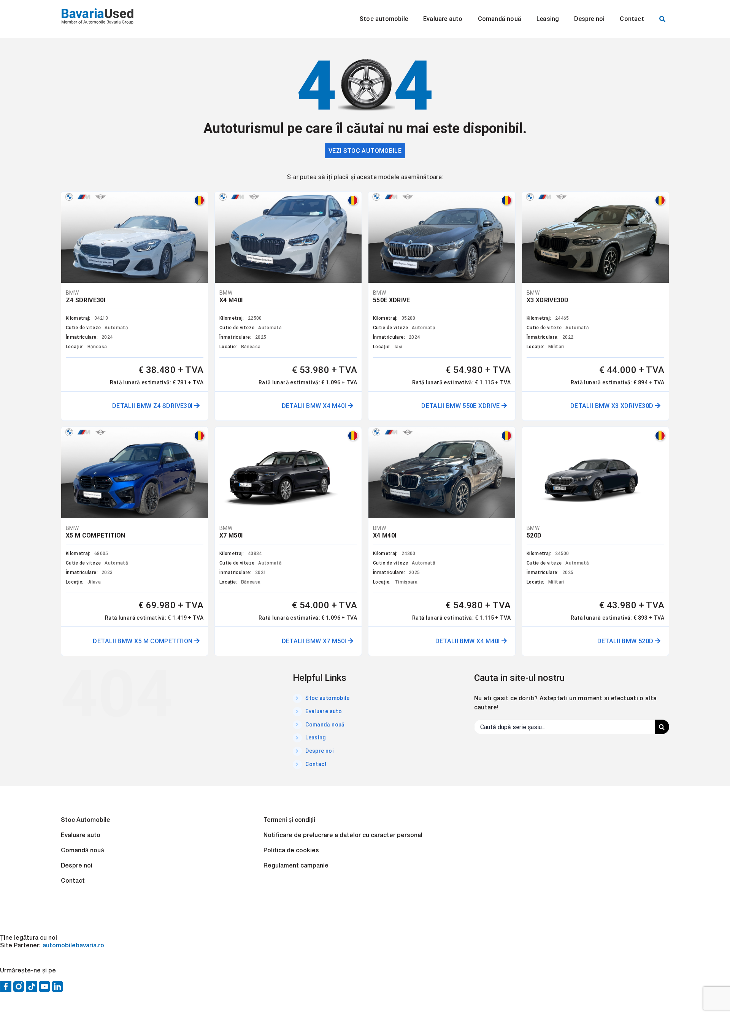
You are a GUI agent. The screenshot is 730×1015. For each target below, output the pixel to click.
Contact (316, 764)
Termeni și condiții (289, 820)
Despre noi (319, 751)
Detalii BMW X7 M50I (315, 641)
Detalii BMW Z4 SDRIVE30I (153, 405)
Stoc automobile (327, 698)
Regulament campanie (295, 866)
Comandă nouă (324, 725)
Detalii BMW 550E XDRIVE (461, 405)
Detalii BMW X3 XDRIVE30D (612, 405)
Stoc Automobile (85, 820)
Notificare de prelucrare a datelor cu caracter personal (342, 835)
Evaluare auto (323, 711)
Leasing (315, 737)
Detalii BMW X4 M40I (315, 405)
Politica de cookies (291, 850)
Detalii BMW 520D (626, 641)
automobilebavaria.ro (73, 945)
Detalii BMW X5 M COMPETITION (143, 641)
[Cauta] (662, 19)
